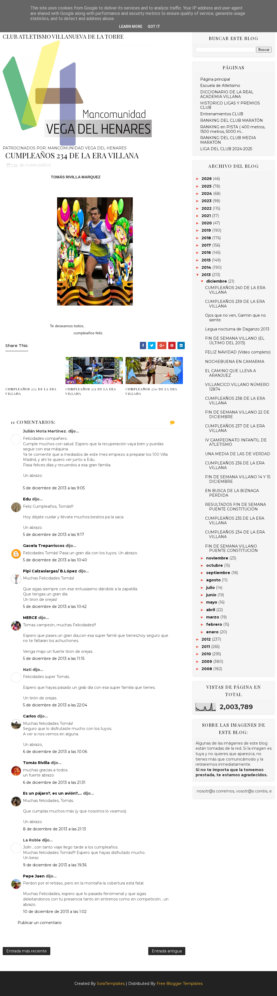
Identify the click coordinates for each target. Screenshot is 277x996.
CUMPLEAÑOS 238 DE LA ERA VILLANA (235, 400)
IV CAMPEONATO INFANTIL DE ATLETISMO (236, 442)
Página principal (215, 79)
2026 (207, 178)
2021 (207, 215)
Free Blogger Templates (180, 983)
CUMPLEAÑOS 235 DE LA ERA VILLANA (234, 520)
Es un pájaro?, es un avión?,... (52, 793)
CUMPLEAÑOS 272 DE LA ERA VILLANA (31, 391)
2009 (207, 661)
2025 (207, 186)
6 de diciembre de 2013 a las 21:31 (54, 782)
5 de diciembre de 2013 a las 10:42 (55, 606)
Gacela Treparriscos (43, 545)
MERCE (30, 617)
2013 (207, 274)
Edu (27, 499)
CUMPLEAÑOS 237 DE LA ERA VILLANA (235, 428)
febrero (214, 624)
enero (213, 632)
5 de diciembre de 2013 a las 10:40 (55, 560)
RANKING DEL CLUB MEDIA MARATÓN (228, 140)
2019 (207, 230)
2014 (207, 267)
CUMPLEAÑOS (38, 165)
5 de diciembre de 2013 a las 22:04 (55, 705)
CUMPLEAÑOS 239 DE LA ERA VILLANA (235, 304)
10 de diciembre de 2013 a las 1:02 (55, 911)
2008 (207, 668)
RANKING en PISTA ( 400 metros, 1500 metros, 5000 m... (232, 129)
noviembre (217, 558)
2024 (207, 193)
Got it (154, 26)
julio (211, 587)
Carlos (29, 716)
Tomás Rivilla (36, 762)
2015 (207, 260)
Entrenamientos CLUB (221, 114)
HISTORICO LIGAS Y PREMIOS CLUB (230, 105)
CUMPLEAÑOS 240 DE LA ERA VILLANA (235, 290)
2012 (207, 639)
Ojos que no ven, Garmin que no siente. (235, 317)
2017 (207, 245)
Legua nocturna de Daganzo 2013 (237, 329)
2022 (207, 208)
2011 (206, 646)
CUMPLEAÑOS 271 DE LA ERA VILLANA (90, 391)
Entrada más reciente (26, 951)
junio (211, 594)
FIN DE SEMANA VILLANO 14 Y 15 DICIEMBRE (237, 479)
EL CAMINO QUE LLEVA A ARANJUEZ (230, 373)
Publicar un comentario (40, 922)
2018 (207, 237)
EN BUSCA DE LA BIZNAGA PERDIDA (232, 493)
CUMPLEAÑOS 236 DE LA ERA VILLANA (235, 465)
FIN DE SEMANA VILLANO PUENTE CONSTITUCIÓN (231, 548)
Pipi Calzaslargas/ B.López (50, 571)
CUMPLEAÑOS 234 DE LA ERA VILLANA (235, 534)
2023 (207, 200)
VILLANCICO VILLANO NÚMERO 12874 (237, 387)
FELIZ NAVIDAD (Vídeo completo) (238, 352)
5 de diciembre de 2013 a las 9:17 (53, 534)
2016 (207, 252)
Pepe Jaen (34, 876)
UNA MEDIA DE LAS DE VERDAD (237, 453)
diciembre (217, 281)
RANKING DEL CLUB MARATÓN (231, 120)
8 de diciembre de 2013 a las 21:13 (54, 829)
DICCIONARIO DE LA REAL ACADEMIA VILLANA (226, 94)
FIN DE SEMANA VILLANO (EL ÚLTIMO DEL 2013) (235, 340)
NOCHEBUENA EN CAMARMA (234, 361)
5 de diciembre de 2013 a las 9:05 (54, 488)
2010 (207, 653)
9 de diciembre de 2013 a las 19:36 (55, 865)
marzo (213, 617)
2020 (207, 223)
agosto (214, 580)
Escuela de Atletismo (220, 85)
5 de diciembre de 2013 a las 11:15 (53, 658)
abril (211, 609)
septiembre (218, 572)
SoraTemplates (111, 983)
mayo (212, 602)
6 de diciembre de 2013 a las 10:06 (55, 751)
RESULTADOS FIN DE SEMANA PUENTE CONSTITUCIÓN (235, 507)
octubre (215, 565)
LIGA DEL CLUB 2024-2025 (226, 148)
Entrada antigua (167, 951)
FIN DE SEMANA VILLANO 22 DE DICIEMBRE (237, 414)
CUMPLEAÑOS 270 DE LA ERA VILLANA (151, 391)
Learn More (130, 26)
